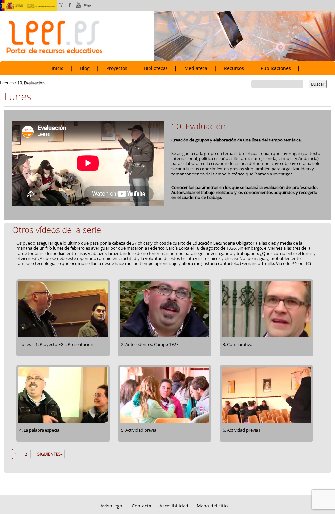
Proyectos (116, 68)
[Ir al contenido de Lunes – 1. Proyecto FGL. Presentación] (63, 336)
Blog (85, 68)
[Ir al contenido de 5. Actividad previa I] (164, 421)
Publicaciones (276, 68)
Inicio (57, 68)
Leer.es (7, 83)
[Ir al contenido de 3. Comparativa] (266, 336)
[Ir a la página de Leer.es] (167, 36)
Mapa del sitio (212, 506)
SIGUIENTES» (48, 454)
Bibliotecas (156, 68)
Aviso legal (112, 506)
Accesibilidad (173, 506)
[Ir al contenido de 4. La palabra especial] (63, 421)
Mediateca (196, 68)
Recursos (234, 68)
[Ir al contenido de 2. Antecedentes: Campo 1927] (164, 336)
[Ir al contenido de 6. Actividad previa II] (266, 421)
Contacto (141, 506)
